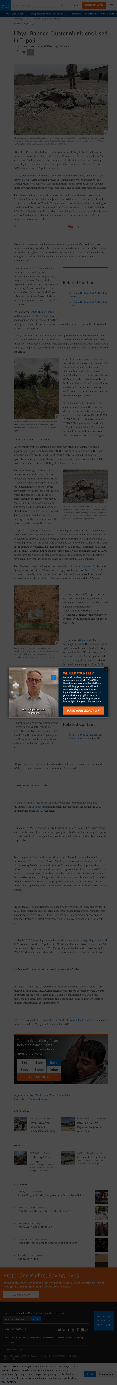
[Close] (106, 669)
